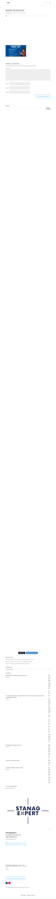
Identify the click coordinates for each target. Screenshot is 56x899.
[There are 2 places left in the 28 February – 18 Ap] (33, 434)
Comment (8, 68)
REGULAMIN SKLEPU (10, 788)
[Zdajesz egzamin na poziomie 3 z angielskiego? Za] (33, 228)
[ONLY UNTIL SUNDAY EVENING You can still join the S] (22, 184)
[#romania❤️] (33, 292)
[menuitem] (23, 895)
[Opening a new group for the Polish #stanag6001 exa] (45, 544)
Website (7, 92)
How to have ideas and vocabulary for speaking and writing (19, 661)
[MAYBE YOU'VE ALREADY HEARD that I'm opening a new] (22, 591)
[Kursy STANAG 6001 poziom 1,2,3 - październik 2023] (45, 119)
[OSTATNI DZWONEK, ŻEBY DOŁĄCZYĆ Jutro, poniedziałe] (22, 135)
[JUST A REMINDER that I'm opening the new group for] (33, 580)
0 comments (23, 13)
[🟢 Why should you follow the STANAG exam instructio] (11, 446)
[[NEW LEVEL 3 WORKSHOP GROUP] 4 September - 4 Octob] (22, 309)
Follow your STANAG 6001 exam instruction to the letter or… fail (20, 659)
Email (7, 88)
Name (7, 83)
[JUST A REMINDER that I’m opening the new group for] (45, 412)
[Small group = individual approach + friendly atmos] (11, 588)
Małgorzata (9, 13)
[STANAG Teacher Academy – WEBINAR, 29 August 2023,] (11, 327)
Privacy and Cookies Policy (15, 878)
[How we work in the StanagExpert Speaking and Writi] (45, 296)
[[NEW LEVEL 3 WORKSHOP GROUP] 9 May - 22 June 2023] (22, 381)
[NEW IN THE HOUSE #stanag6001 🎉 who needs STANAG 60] (45, 187)
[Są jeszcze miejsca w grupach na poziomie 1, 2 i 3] (11, 140)
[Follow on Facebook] (7, 883)
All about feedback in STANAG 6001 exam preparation (18, 663)
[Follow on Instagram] (9, 883)
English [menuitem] (24, 895)
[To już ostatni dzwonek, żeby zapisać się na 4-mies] (33, 128)
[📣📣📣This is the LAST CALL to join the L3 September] (11, 206)
